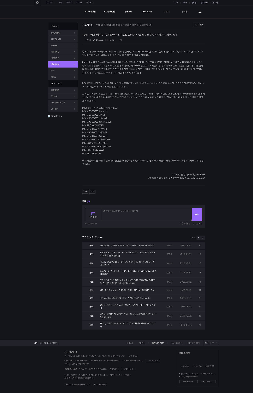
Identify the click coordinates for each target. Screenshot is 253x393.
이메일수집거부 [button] (188, 382)
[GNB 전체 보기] (200, 11)
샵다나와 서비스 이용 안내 (48, 343)
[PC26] (65, 11)
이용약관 (142, 343)
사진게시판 (55, 58)
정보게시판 (55, 64)
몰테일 (194, 3)
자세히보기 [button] (113, 369)
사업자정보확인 (153, 361)
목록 (85, 191)
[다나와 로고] (44, 368)
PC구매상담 (90, 11)
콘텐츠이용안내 (128, 369)
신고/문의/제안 (197, 366)
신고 (92, 191)
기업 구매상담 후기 (58, 103)
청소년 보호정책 (176, 343)
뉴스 (52, 71)
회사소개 (130, 343)
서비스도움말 (210, 366)
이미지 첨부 (93, 217)
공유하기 (200, 25)
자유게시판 (147, 11)
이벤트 (166, 11)
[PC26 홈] (37, 3)
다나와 (176, 3)
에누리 (185, 3)
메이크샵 (215, 3)
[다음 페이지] (203, 238)
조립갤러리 (55, 90)
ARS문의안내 (206, 382)
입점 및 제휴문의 (194, 343)
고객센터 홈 (185, 366)
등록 (197, 214)
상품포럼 (128, 11)
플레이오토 (204, 3)
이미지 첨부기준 (91, 223)
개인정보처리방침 (158, 343)
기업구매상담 (109, 11)
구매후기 (185, 11)
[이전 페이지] (198, 238)
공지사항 (54, 109)
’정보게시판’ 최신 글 (92, 237)
